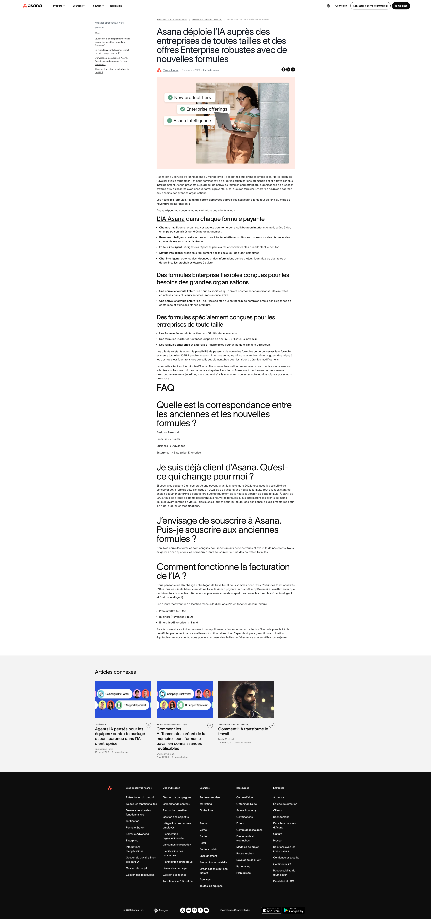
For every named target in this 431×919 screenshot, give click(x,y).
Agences (205, 879)
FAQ (97, 32)
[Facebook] (200, 910)
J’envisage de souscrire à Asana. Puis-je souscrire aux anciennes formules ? (111, 61)
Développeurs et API (248, 859)
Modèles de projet (247, 846)
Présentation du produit (140, 797)
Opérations (206, 810)
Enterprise (132, 840)
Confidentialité (282, 864)
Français (163, 910)
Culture (277, 833)
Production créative (175, 810)
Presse (277, 840)
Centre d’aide (244, 797)
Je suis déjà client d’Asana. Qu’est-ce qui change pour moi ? (112, 52)
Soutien (97, 5)
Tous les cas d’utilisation (178, 881)
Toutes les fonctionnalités (141, 803)
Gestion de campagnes (177, 797)
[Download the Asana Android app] (293, 910)
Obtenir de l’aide (246, 803)
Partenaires (243, 866)
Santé (203, 836)
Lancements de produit (177, 844)
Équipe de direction (285, 803)
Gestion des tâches (174, 874)
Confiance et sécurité (286, 857)
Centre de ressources (249, 829)
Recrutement (281, 816)
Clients (277, 810)
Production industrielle (213, 862)
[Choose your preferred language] (328, 5)
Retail (203, 842)
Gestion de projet (136, 868)
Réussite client (245, 853)
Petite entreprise (210, 797)
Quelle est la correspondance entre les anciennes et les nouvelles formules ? (112, 42)
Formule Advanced (137, 833)
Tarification (116, 5)
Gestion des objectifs (176, 816)
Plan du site (243, 872)
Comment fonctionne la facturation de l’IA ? (112, 71)
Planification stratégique (178, 861)
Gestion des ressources (140, 874)
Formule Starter (135, 827)
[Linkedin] (188, 910)
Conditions (226, 910)
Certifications (244, 816)
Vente (203, 829)
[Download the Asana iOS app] (271, 910)
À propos (278, 797)
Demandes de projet (175, 868)
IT (201, 816)
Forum (240, 823)
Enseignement (208, 855)
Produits (57, 5)
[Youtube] (206, 910)
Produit (204, 823)
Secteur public (209, 849)
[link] (172, 20)
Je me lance (401, 5)
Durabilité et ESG (283, 881)
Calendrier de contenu (176, 803)
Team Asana (170, 70)
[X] (182, 910)
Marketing (206, 803)
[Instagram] (194, 910)
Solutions (78, 5)
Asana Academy (246, 810)
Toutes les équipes (211, 885)
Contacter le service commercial (370, 5)
